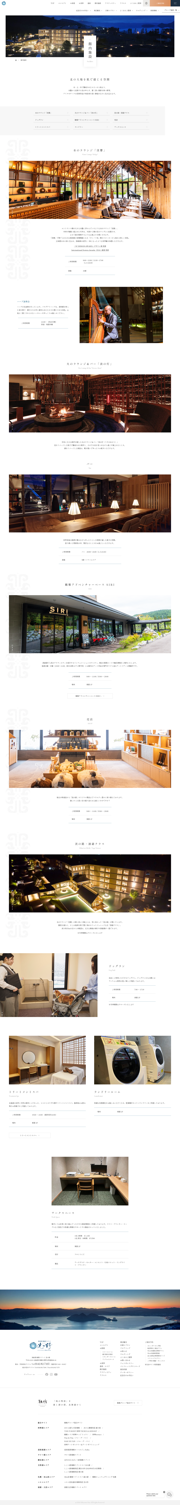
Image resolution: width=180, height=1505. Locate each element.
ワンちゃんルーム (108, 1359)
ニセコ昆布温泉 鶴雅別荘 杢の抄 (76, 1482)
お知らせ (123, 1351)
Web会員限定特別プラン (156, 1351)
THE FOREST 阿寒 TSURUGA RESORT (80, 1431)
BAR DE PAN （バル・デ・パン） (77, 1441)
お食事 (102, 1363)
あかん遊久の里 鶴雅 (72, 1428)
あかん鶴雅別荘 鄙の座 (92, 1428)
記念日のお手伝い (127, 1375)
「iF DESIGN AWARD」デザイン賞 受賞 (90, 246)
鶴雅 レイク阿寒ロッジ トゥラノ (76, 1434)
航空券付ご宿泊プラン (155, 1348)
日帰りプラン (125, 1345)
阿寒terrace (97, 1434)
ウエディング (125, 1354)
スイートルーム (107, 1352)
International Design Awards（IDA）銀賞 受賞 (90, 250)
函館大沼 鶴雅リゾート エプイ (75, 1487)
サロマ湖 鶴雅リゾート (72, 1455)
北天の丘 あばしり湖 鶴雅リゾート (77, 1460)
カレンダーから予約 (154, 1346)
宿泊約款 (123, 1369)
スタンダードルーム (109, 1357)
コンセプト (104, 1345)
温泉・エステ (105, 1366)
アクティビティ (105, 1372)
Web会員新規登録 (154, 1353)
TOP (101, 1342)
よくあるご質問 (126, 1357)
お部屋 (102, 1348)
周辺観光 (123, 1342)
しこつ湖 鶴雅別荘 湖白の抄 (83, 1468)
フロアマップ (125, 1348)
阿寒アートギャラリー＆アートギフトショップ (81, 1444)
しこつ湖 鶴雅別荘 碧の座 (73, 1471)
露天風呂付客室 (107, 1354)
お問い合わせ (125, 1360)
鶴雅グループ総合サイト (73, 1422)
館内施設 (103, 1369)
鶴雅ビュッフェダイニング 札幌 (104, 1477)
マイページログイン (154, 1358)
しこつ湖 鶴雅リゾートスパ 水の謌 (77, 1465)
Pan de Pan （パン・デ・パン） (76, 1438)
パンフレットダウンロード (130, 1366)
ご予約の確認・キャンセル (156, 1361)
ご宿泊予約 (149, 1342)
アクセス (103, 1375)
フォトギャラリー (127, 1363)
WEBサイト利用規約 (153, 1364)
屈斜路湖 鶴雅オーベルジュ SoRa (76, 1449)
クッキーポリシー (127, 1372)
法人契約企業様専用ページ (156, 1356)
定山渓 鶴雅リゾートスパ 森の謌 (76, 1477)
